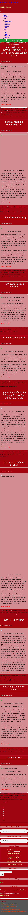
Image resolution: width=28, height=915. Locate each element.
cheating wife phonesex (16, 206)
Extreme (6, 208)
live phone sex (20, 381)
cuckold (8, 108)
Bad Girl (2, 211)
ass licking (19, 327)
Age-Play (5, 451)
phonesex (19, 112)
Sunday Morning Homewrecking (14, 123)
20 (3, 815)
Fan (1, 386)
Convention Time (14, 757)
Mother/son (10, 452)
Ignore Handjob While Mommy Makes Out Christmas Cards (14, 395)
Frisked (11, 614)
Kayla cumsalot (8, 751)
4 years (4, 292)
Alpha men (2, 680)
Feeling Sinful (6, 16)
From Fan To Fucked (14, 337)
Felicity (10, 403)
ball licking (5, 206)
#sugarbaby (6, 331)
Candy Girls (5, 15)
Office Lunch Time (14, 619)
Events (4, 29)
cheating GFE (8, 680)
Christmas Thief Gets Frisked (14, 464)
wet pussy (14, 329)
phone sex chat (10, 382)
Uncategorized (25, 612)
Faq (6, 32)
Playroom (5, 38)
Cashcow (10, 748)
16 (3, 807)
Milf (6, 27)
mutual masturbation (6, 112)
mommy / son (18, 454)
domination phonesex (19, 610)
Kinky (12, 115)
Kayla (10, 130)
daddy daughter (3, 276)
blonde (5, 108)
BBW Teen (6, 614)
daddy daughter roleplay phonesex (14, 270)
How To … (7, 37)
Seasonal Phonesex (21, 614)
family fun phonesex (14, 451)
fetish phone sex (11, 208)
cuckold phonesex (3, 110)
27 (3, 819)
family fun (9, 276)
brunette (4, 270)
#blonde (2, 115)
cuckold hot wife (21, 108)
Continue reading (6, 104)
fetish (7, 386)
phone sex (20, 115)
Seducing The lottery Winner (14, 688)
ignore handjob (11, 454)
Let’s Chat (7, 35)
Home (4, 13)
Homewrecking (11, 211)
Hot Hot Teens (8, 21)
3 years (4, 61)
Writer (10, 61)
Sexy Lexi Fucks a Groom (14, 285)
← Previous (5, 802)
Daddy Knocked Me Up (14, 217)
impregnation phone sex (17, 276)
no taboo (16, 115)
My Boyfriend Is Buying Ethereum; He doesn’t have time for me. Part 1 (14, 51)
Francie (10, 343)
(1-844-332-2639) (18, 864)
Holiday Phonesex (4, 454)
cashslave (15, 748)
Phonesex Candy (9, 2)
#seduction (2, 751)
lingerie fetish (17, 110)
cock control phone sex (21, 675)
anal (10, 327)
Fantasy (3, 386)
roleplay (24, 115)
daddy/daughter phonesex (13, 272)
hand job (21, 451)
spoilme (9, 797)
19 (3, 813)
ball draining (24, 327)
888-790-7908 (6, 895)
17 (3, 809)
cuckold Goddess (14, 108)
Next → (4, 820)
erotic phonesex (20, 748)
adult (1, 206)
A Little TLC (6, 18)
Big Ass (9, 610)
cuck (12, 680)
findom (10, 331)
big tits (1, 108)
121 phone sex (3, 327)
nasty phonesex (14, 112)
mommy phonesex (4, 452)
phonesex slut (20, 382)
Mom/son (25, 451)
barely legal (5, 610)
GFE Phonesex (11, 110)
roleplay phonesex (8, 114)
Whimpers (7, 24)
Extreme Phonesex (4, 793)
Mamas (7, 26)
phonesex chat (17, 680)
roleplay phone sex (24, 749)
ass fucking (14, 327)
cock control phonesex (4, 677)
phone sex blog (3, 382)
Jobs (6, 34)
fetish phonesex (7, 115)
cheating (6, 211)
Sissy (6, 23)
